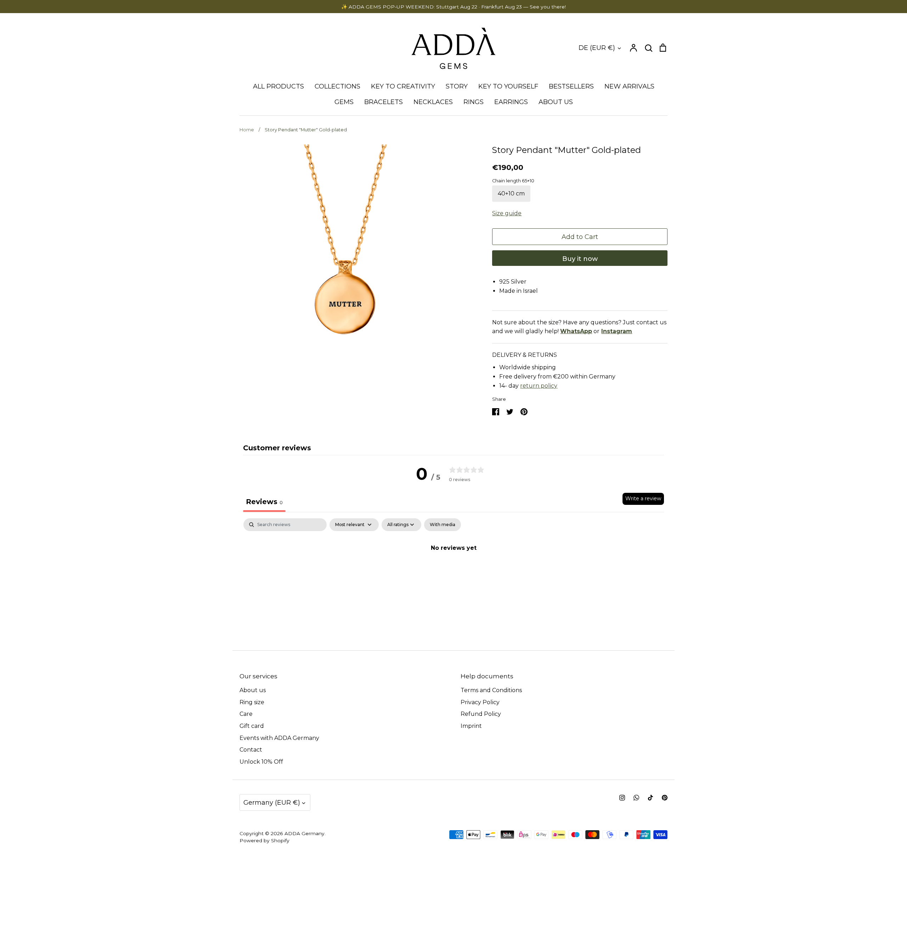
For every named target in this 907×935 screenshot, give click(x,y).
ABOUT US (556, 102)
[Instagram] (622, 798)
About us (253, 690)
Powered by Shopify (264, 840)
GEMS (344, 102)
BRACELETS (383, 102)
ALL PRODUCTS (278, 86)
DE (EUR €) (597, 48)
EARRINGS (511, 102)
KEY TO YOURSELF (508, 86)
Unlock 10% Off (261, 761)
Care (246, 714)
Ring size (252, 702)
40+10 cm (511, 193)
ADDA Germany (305, 833)
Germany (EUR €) (271, 802)
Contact (251, 749)
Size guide (507, 213)
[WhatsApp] (636, 798)
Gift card (252, 726)
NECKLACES (433, 102)
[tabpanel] (453, 572)
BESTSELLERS (571, 86)
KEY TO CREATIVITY (403, 86)
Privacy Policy (480, 702)
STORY (457, 86)
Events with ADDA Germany (279, 738)
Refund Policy (481, 714)
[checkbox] (442, 524)
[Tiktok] (650, 798)
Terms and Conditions (491, 690)
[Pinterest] (665, 798)
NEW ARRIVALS (629, 86)
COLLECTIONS (337, 86)
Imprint (471, 726)
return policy (538, 385)
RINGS (473, 102)
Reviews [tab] (264, 501)
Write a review (643, 498)
